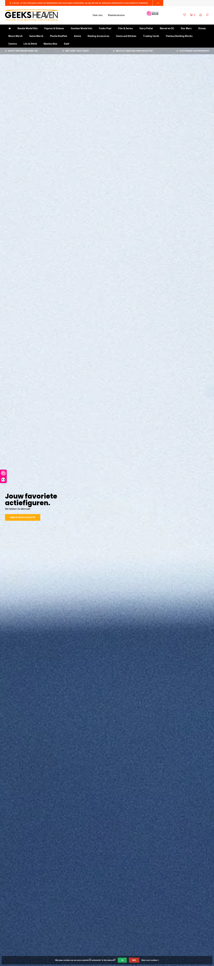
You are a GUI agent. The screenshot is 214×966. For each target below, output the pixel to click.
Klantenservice (116, 15)
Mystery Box (50, 43)
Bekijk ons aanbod (21, 514)
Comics (12, 43)
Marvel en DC (167, 28)
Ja (122, 960)
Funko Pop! (105, 28)
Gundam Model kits (81, 28)
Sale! (66, 43)
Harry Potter (146, 28)
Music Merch (15, 36)
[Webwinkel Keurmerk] (152, 13)
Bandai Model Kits (28, 28)
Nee (134, 960)
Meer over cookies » (150, 960)
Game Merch (36, 36)
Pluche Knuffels (58, 36)
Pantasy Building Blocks (179, 36)
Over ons (97, 15)
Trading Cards (151, 36)
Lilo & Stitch (30, 43)
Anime (77, 36)
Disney (202, 28)
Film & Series (125, 28)
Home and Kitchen (126, 36)
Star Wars (186, 28)
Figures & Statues (54, 28)
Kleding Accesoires (98, 36)
